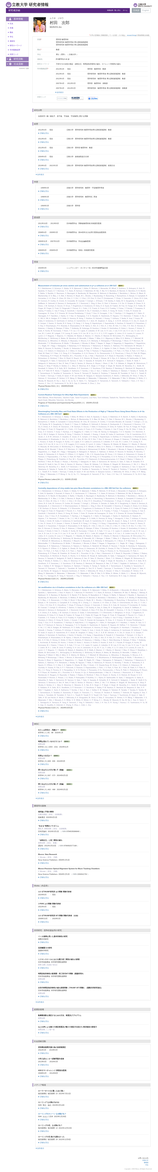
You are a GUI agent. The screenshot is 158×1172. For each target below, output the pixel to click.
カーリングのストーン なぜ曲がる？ (52, 1114)
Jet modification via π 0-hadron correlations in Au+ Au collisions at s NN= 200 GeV (73, 587)
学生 (146, 1165)
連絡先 (12, 41)
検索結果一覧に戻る (113, 10)
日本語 (136, 10)
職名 (11, 32)
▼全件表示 (59, 92)
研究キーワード (16, 45)
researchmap (131, 35)
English (145, 10)
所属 (11, 28)
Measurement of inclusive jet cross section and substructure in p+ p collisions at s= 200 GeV (77, 286)
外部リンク (14, 54)
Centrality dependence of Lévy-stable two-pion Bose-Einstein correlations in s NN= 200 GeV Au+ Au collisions (84, 488)
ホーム (125, 10)
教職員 (146, 1162)
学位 (11, 37)
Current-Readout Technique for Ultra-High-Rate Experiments (63, 395)
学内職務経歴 (15, 50)
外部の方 (145, 1160)
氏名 (11, 24)
